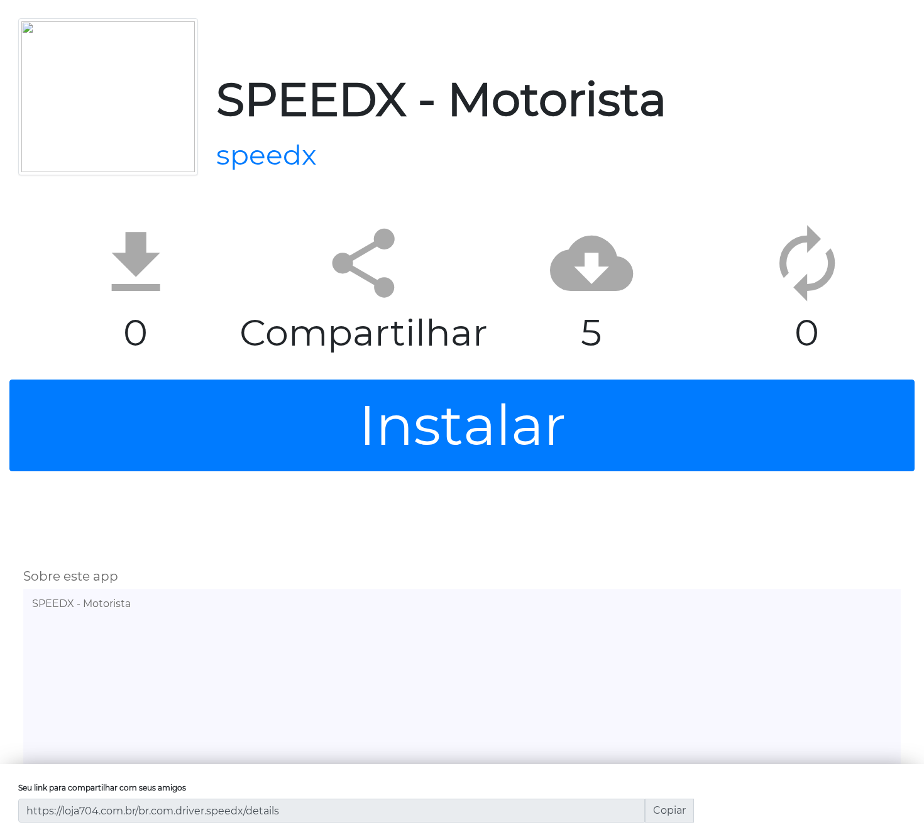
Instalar (462, 425)
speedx (266, 155)
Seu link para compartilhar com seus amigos (102, 787)
